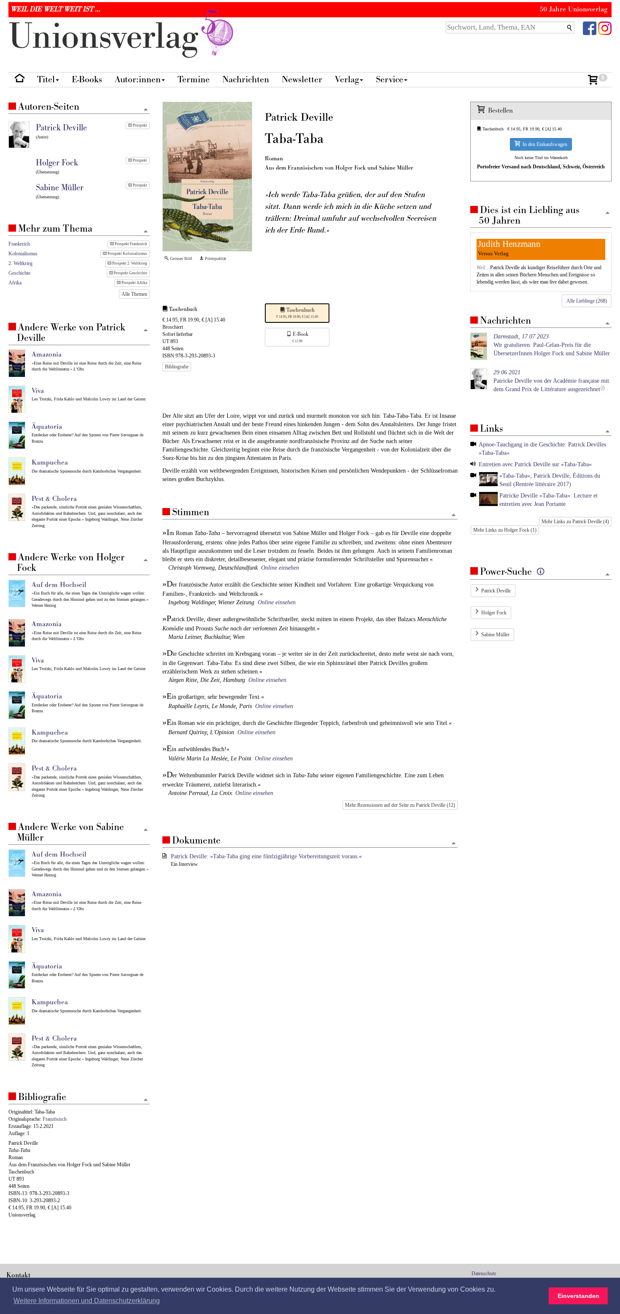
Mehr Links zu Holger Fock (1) (504, 530)
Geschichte (19, 273)
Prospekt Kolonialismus (127, 253)
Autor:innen (138, 79)
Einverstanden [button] (578, 1295)
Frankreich (19, 244)
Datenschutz (484, 1273)
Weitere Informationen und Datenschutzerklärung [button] (86, 1300)
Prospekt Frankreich (130, 244)
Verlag (347, 79)
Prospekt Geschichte (130, 273)
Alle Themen (134, 294)
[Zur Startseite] (19, 80)
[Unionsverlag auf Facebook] (589, 27)
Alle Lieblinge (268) (586, 301)
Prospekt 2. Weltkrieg (129, 263)
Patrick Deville (496, 591)
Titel (46, 79)
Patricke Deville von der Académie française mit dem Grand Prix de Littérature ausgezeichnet (551, 380)
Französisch (55, 1119)
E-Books (87, 79)
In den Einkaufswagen (543, 144)
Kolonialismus (23, 254)
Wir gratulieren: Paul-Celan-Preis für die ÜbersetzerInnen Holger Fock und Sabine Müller (551, 345)
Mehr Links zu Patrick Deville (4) (575, 522)
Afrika (15, 283)
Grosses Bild (180, 258)
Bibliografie (177, 367)
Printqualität (215, 258)
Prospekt (139, 125)
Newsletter (302, 79)
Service (389, 79)
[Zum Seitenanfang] (454, 515)
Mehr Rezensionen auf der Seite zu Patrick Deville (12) (400, 805)
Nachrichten (245, 79)
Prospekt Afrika (134, 283)
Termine (194, 79)
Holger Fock (494, 613)
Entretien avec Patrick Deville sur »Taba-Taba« (535, 464)
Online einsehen (280, 568)
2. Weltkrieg (20, 263)
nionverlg (108, 37)
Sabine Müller (495, 635)
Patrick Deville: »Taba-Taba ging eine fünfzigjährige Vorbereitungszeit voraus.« (266, 856)
